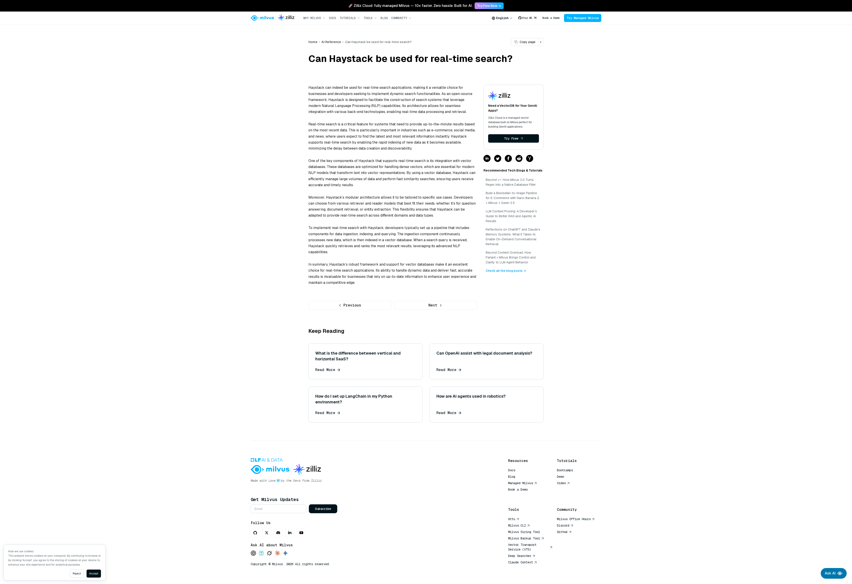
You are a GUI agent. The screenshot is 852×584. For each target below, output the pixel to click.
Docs (332, 18)
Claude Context (520, 562)
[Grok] (269, 553)
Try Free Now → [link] (489, 6)
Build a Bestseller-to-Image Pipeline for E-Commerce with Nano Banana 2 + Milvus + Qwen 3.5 (512, 198)
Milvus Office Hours (574, 519)
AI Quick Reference (524, 496)
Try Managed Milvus (583, 18)
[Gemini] (285, 553)
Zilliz (316, 481)
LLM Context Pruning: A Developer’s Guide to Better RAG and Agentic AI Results (511, 216)
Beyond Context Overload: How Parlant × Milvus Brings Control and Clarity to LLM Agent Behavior (511, 257)
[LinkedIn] (289, 532)
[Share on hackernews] (529, 159)
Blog (384, 18)
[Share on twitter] (497, 159)
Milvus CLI (517, 525)
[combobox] (502, 18)
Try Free (511, 138)
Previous (352, 305)
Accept (93, 573)
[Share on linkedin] (487, 159)
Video (561, 483)
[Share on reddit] (519, 159)
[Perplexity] (261, 553)
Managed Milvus (520, 483)
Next (432, 305)
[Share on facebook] (508, 159)
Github (562, 532)
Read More (325, 369)
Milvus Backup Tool (524, 538)
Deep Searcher (519, 556)
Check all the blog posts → (506, 271)
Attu (511, 519)
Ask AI (830, 573)
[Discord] (278, 532)
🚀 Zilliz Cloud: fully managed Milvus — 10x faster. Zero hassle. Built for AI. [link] (410, 5)
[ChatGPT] (253, 553)
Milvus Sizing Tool (524, 532)
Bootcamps (565, 470)
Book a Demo (551, 18)
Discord (563, 525)
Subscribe (323, 509)
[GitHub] (255, 532)
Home (313, 42)
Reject (77, 573)
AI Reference (331, 42)
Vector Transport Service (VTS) (522, 547)
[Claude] (277, 553)
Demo (560, 477)
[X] (266, 532)
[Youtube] (301, 532)
